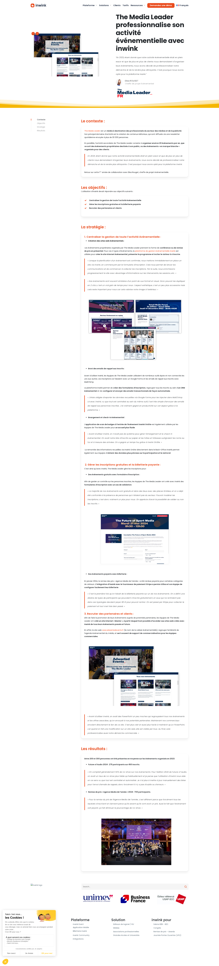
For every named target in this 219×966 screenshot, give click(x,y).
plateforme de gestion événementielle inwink (155, 251)
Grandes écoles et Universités (126, 935)
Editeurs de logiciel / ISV (123, 924)
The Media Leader (92, 131)
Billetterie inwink (80, 931)
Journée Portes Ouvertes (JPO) (167, 935)
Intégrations (78, 939)
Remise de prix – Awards (164, 931)
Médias (116, 928)
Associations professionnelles (126, 931)
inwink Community (81, 935)
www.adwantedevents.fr (113, 630)
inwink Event (78, 924)
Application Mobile (81, 927)
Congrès (157, 928)
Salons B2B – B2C (160, 924)
